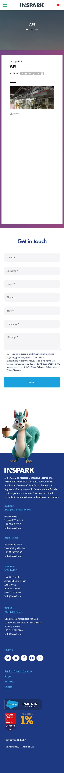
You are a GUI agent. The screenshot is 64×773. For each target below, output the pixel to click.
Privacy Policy (12, 746)
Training (8, 687)
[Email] (22, 73)
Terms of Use (28, 746)
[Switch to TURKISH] (58, 5)
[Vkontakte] (42, 73)
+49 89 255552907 (13, 552)
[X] (26, 73)
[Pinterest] (34, 73)
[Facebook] (30, 73)
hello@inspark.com (13, 528)
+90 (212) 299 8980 (13, 630)
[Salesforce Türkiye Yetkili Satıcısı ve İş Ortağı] (32, 5)
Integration (9, 681)
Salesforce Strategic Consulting (18, 671)
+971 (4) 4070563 (12, 592)
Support (8, 676)
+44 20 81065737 (12, 524)
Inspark (16, 113)
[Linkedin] (38, 73)
